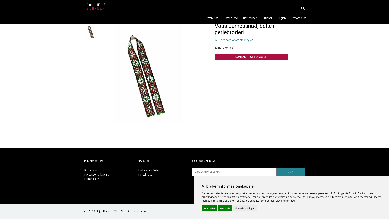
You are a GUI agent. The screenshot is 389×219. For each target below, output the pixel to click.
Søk (290, 171)
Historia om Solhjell (149, 170)
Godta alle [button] (209, 208)
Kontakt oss (145, 174)
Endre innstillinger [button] (245, 208)
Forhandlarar (91, 178)
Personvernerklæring (96, 174)
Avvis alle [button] (225, 208)
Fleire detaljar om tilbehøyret (236, 40)
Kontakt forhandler (251, 56)
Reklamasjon (91, 170)
